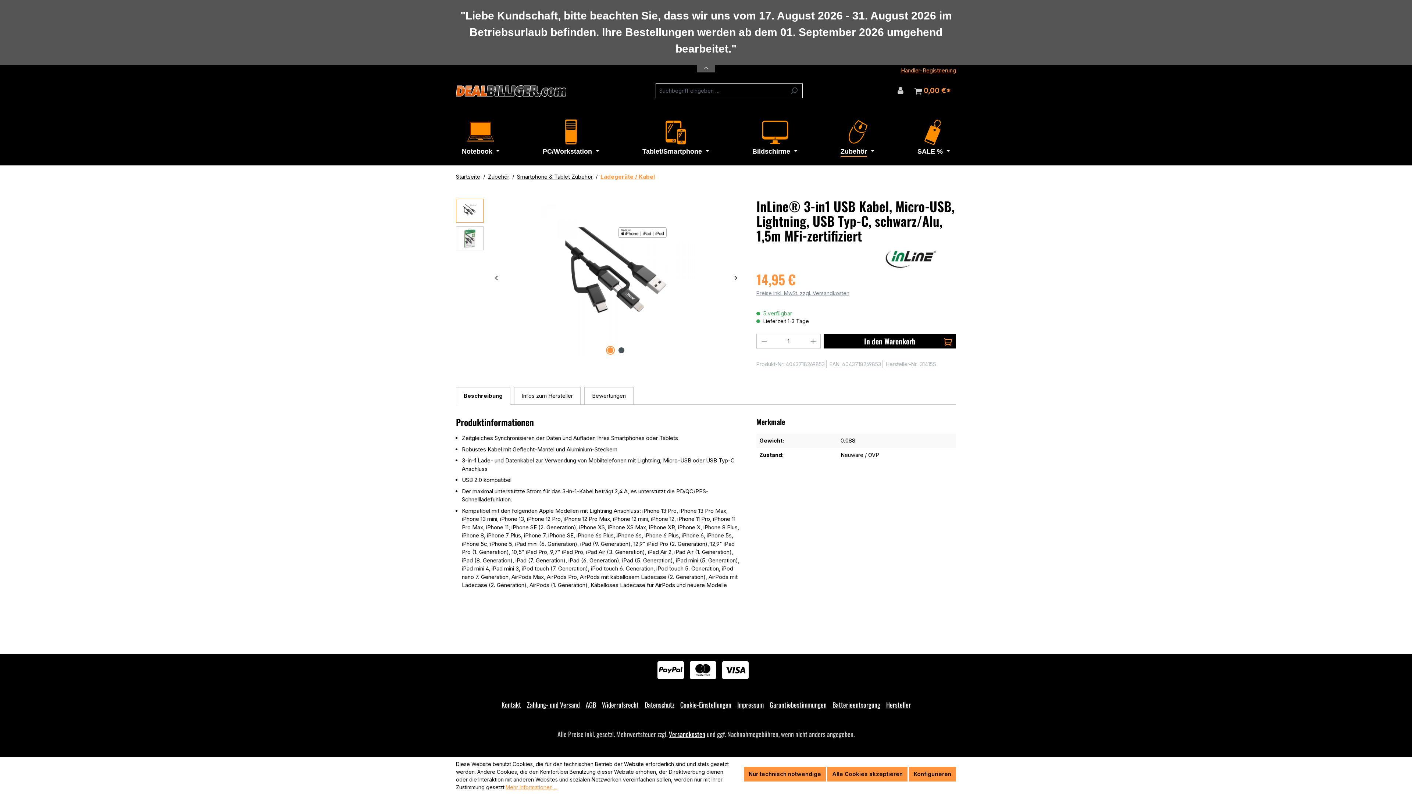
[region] (599, 278)
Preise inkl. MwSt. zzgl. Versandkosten (802, 293)
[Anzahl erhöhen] (813, 341)
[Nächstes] (735, 278)
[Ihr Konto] (900, 90)
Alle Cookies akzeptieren (867, 773)
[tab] (483, 396)
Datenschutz (659, 704)
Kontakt (511, 704)
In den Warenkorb (890, 341)
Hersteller (898, 704)
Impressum (750, 704)
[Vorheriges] (496, 278)
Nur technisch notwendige (785, 773)
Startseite (468, 176)
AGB (591, 704)
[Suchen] (794, 90)
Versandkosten (687, 734)
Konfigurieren (932, 773)
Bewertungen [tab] (609, 395)
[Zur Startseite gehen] (511, 91)
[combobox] (721, 90)
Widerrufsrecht (620, 704)
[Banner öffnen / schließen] (706, 63)
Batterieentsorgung (856, 704)
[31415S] (616, 278)
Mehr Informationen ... (531, 787)
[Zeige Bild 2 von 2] (621, 350)
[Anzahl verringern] (764, 341)
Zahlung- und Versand (553, 704)
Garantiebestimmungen (798, 704)
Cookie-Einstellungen (705, 704)
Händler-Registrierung (928, 70)
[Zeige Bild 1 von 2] (610, 350)
